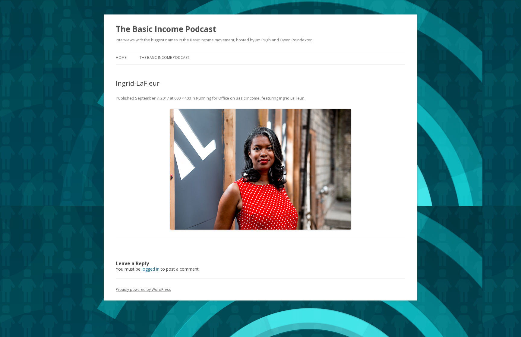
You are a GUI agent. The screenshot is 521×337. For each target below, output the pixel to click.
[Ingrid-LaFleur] (260, 169)
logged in (150, 269)
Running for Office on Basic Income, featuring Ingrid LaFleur (250, 98)
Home (121, 57)
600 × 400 (182, 98)
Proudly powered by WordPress (143, 289)
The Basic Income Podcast (166, 29)
